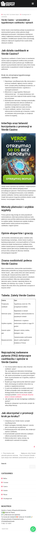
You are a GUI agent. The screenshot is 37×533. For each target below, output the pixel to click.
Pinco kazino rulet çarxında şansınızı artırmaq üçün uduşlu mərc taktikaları (9, 455)
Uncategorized (25, 14)
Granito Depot (15, 14)
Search (3, 463)
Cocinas (5, 482)
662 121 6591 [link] (7, 523)
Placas (5, 494)
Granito (5, 490)
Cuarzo (5, 486)
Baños (5, 478)
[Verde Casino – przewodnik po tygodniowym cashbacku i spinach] (34, 447)
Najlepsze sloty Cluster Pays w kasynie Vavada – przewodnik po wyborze (27, 455)
